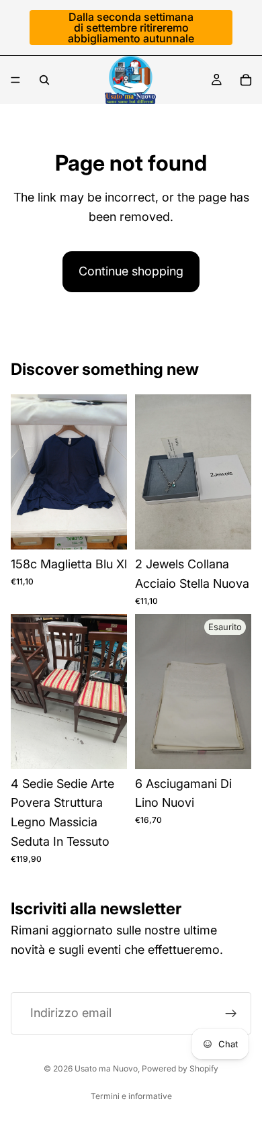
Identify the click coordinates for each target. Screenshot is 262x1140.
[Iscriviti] (231, 1014)
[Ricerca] (44, 80)
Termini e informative (131, 1096)
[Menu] (15, 79)
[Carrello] (246, 80)
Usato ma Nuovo (106, 1068)
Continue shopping (131, 271)
